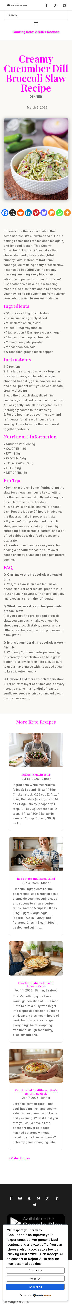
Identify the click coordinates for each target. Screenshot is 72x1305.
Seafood (52, 990)
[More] (67, 212)
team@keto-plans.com (19, 5)
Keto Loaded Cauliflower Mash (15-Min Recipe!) (36, 1092)
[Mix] (51, 212)
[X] (12, 212)
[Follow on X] (55, 5)
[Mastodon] (43, 212)
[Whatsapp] (59, 212)
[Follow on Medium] (38, 1198)
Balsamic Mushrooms (36, 775)
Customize (35, 1270)
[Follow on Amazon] (29, 1198)
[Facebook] (4, 212)
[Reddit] (20, 212)
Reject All (35, 1278)
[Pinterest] (36, 212)
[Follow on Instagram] (65, 5)
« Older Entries (19, 1158)
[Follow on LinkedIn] (57, 1198)
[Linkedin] (28, 212)
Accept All (35, 1286)
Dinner (36, 96)
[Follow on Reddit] (35, 1204)
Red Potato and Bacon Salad (36, 879)
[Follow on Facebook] (46, 5)
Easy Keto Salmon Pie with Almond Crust (36, 984)
